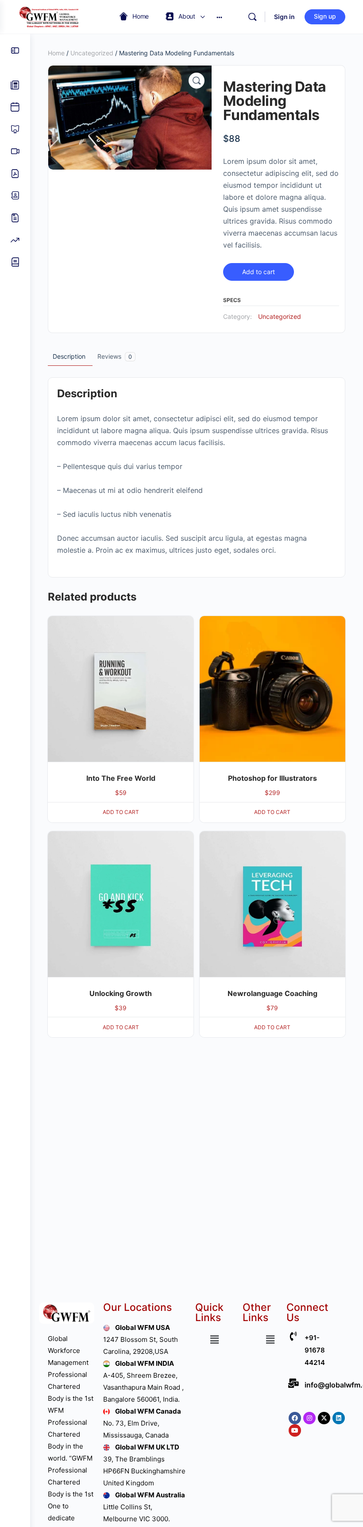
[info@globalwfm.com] (293, 1383)
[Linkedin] (338, 1418)
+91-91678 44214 (315, 1350)
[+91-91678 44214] (293, 1336)
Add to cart (258, 271)
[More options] (219, 17)
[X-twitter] (324, 1418)
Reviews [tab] (114, 356)
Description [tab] (69, 356)
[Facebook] (295, 1418)
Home (56, 53)
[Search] (252, 17)
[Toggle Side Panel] (15, 50)
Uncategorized (91, 53)
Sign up (325, 16)
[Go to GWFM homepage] (51, 16)
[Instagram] (309, 1418)
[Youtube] (295, 1430)
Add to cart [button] (121, 812)
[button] (197, 81)
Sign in (284, 16)
